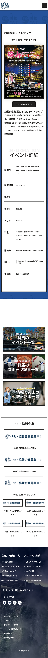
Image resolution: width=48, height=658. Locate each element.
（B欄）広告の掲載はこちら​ (24, 471)
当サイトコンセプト (11, 616)
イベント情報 (13, 590)
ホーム (5, 590)
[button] (44, 5)
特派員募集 (8, 633)
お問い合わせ (9, 638)
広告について (9, 620)
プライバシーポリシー (12, 625)
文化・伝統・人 (10, 556)
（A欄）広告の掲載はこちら (24, 448)
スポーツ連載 (32, 556)
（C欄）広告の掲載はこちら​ (24, 494)
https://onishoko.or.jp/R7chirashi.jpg (29, 262)
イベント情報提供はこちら (13, 629)
